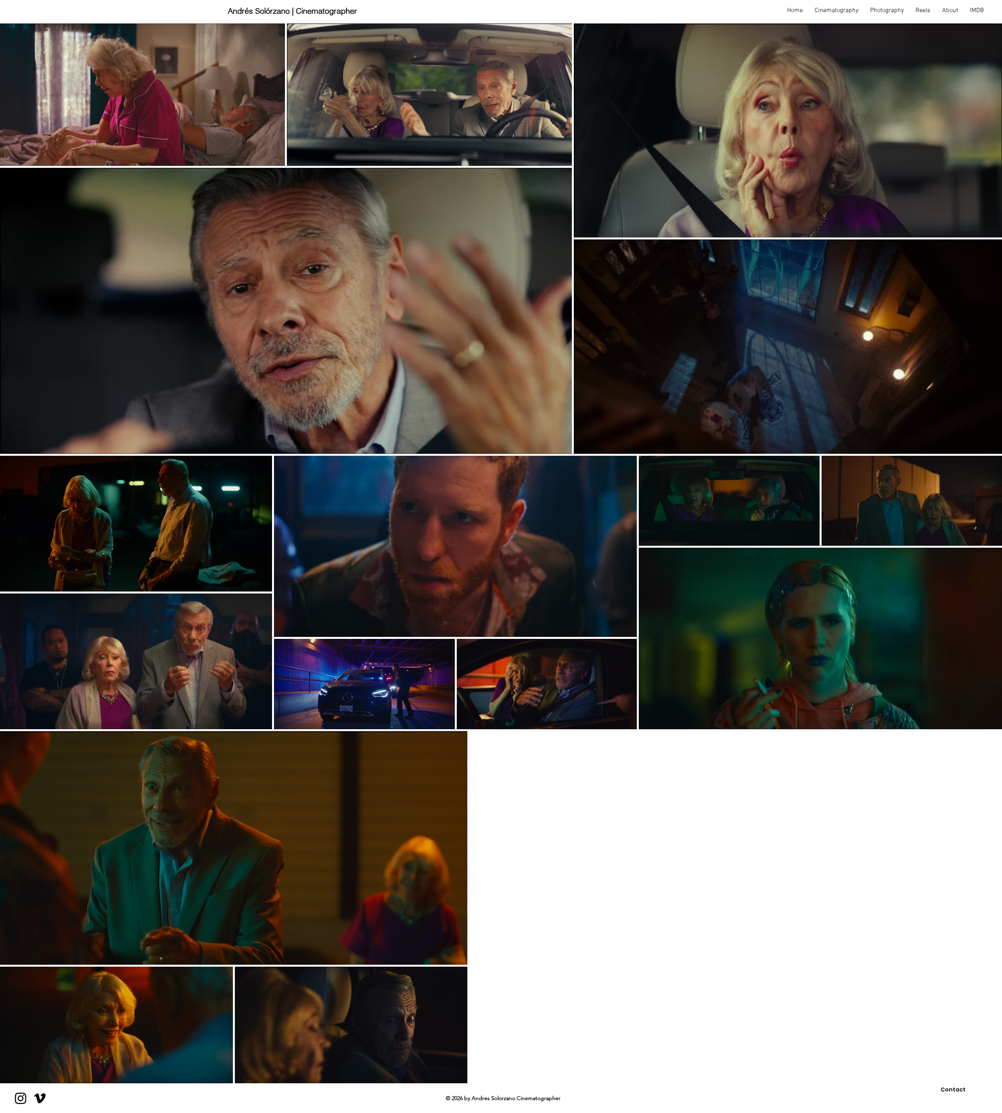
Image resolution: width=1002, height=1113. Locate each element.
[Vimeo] (39, 1098)
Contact (953, 1089)
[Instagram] (20, 1098)
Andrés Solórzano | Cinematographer (292, 11)
